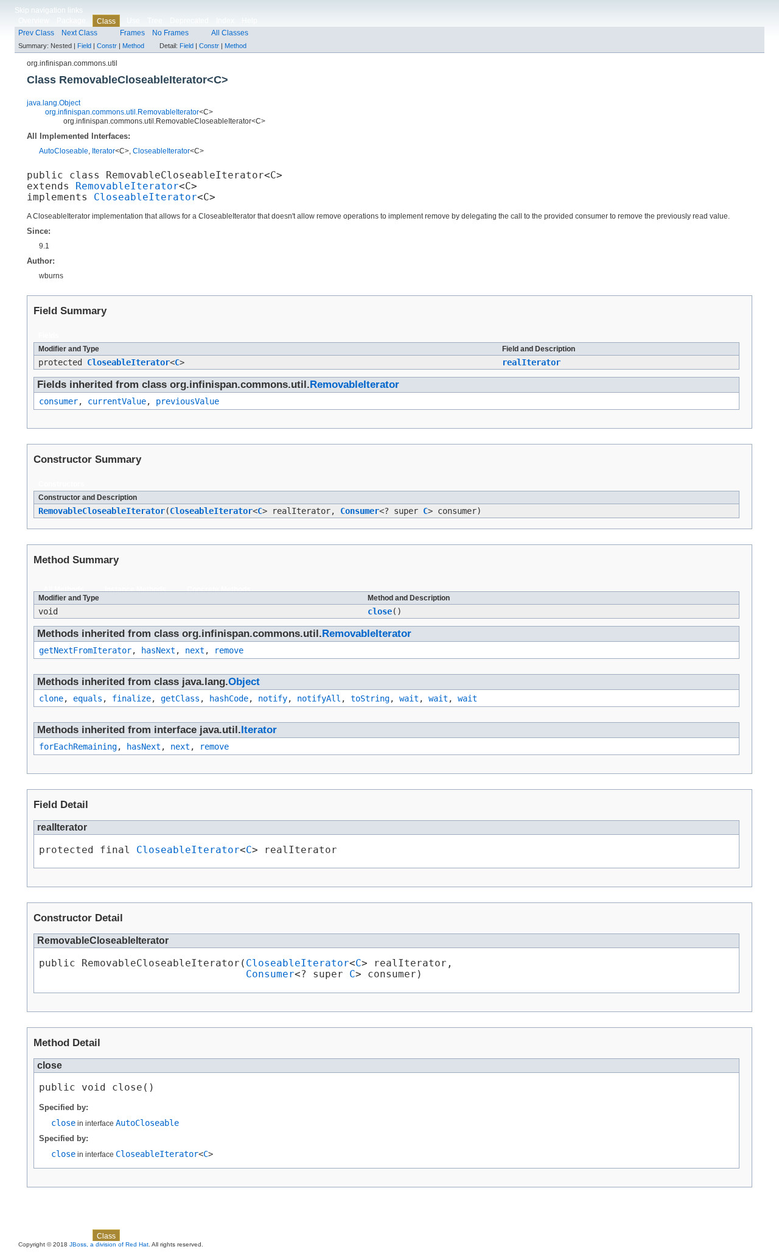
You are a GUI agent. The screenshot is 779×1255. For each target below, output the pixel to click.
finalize (131, 698)
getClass (180, 698)
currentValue (117, 401)
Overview (33, 20)
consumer (58, 401)
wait (409, 698)
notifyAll (319, 698)
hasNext (158, 650)
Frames (132, 33)
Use (133, 20)
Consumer (359, 511)
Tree (154, 20)
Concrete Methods (219, 589)
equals (87, 698)
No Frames (170, 33)
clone (51, 698)
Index (225, 20)
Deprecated (189, 20)
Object (244, 681)
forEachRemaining (78, 746)
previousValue (187, 401)
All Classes (229, 33)
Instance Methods (135, 589)
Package (71, 20)
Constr (107, 45)
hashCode (228, 698)
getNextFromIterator (85, 650)
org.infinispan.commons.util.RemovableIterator (122, 112)
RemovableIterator (127, 186)
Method (133, 45)
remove (228, 650)
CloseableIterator (161, 151)
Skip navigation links (49, 10)
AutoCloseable (63, 151)
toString (370, 698)
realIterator (531, 362)
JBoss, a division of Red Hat (108, 1244)
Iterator (103, 151)
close (380, 611)
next (194, 650)
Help (249, 20)
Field (84, 45)
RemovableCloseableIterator (101, 511)
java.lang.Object (53, 103)
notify (272, 698)
